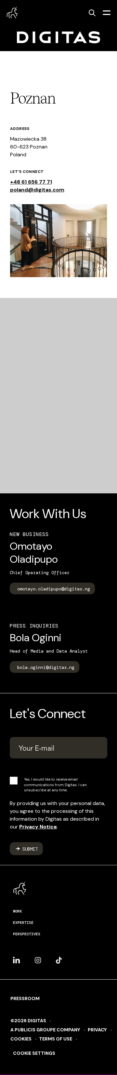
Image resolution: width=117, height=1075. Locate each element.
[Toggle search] (92, 13)
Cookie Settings (34, 1053)
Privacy (97, 1030)
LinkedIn (16, 957)
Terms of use (55, 1039)
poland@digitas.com (37, 189)
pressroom (25, 998)
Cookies (21, 1039)
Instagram (37, 958)
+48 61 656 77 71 (31, 181)
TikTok (59, 958)
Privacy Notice (38, 826)
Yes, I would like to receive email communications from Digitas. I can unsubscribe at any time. (55, 784)
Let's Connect (48, 713)
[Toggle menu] (106, 12)
